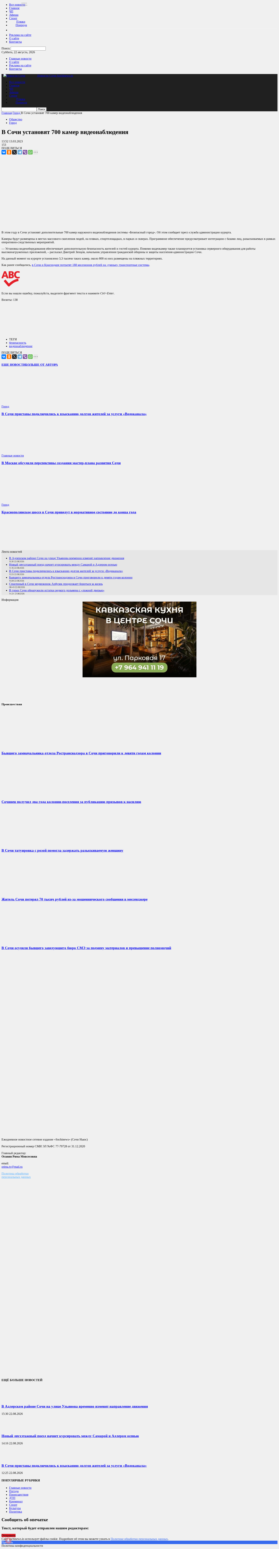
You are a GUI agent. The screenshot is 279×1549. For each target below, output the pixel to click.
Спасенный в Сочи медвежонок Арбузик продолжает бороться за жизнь (56, 583)
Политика (15, 1511)
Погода (14, 1491)
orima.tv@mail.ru (12, 1166)
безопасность (17, 342)
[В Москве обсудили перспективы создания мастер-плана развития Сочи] (24, 452)
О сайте (14, 38)
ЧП (11, 11)
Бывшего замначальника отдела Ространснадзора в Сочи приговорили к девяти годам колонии (70, 577)
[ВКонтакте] (4, 152)
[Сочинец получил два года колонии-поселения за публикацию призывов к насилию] (30, 794)
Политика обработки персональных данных (16, 1175)
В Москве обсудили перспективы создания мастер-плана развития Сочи (61, 463)
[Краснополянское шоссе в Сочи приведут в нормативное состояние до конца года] (24, 501)
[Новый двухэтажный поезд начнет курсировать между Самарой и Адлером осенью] (11, 1428)
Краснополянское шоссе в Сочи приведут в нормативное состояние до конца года (69, 512)
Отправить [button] (9, 1535)
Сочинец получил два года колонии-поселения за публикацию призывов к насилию (71, 802)
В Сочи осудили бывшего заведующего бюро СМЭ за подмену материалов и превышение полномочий (86, 948)
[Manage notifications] (8, 1541)
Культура (15, 1508)
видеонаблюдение (20, 346)
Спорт (13, 18)
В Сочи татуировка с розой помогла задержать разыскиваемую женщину (62, 850)
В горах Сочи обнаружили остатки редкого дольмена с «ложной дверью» (56, 590)
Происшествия (18, 1494)
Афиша (13, 14)
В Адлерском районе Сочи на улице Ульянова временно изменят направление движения (66, 558)
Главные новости (20, 58)
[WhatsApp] (30, 152)
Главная (7, 113)
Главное (14, 8)
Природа (21, 25)
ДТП (12, 1498)
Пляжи (20, 21)
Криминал (16, 1501)
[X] (14, 152)
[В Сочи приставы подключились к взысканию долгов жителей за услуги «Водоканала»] (24, 403)
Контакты (15, 41)
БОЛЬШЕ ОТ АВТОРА (41, 364)
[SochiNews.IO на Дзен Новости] (139, 534)
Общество (15, 119)
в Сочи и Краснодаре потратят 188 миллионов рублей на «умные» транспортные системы (90, 265)
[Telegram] (19, 152)
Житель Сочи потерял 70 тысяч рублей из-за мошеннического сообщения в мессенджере (74, 899)
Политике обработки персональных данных (139, 1538)
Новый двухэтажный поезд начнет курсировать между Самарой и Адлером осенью (63, 564)
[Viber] (25, 152)
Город (13, 122)
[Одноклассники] (9, 152)
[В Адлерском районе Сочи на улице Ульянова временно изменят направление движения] (11, 1399)
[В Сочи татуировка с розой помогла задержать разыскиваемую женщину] (30, 843)
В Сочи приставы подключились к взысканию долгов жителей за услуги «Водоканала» (74, 414)
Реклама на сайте (20, 35)
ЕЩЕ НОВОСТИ (13, 364)
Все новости (17, 4)
